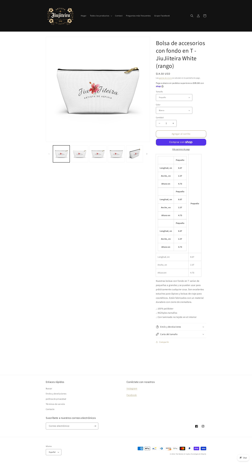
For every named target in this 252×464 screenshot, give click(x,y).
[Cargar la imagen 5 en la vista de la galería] (134, 153)
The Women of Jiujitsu (183, 454)
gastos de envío (165, 78)
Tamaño (159, 91)
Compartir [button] (164, 342)
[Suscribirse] (95, 426)
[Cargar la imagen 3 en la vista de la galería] (98, 153)
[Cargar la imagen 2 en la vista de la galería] (79, 153)
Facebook (132, 395)
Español (52, 452)
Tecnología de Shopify (198, 454)
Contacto (50, 409)
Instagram (132, 388)
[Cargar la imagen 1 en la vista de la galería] (61, 153)
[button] (100, 16)
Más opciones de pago (181, 149)
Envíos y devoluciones (56, 393)
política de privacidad (56, 399)
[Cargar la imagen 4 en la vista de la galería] (116, 153)
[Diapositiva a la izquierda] (49, 154)
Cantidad (159, 117)
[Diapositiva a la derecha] (147, 154)
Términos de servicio (55, 404)
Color (158, 104)
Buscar (49, 388)
